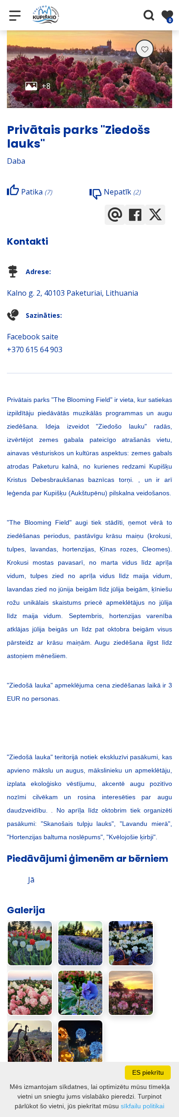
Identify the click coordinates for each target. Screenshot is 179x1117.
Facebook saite (32, 337)
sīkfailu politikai (142, 1106)
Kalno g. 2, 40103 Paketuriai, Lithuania (72, 293)
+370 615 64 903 (34, 349)
